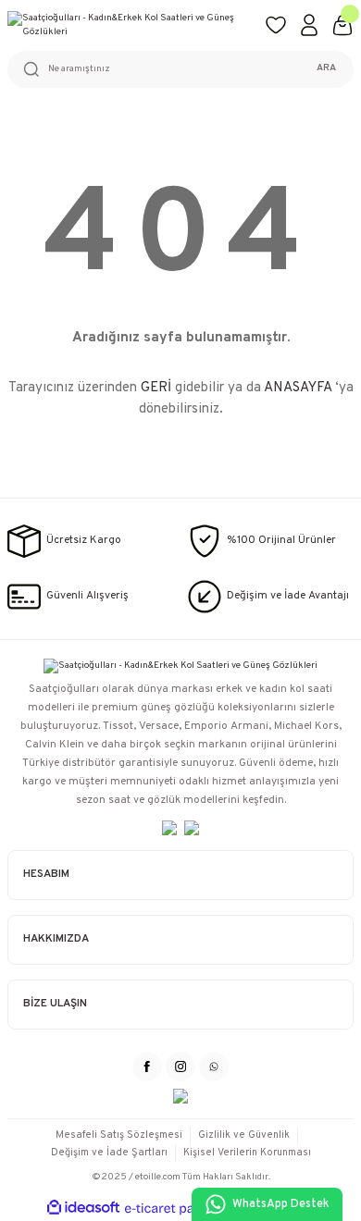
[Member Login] (309, 25)
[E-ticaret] (178, 1208)
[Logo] (128, 25)
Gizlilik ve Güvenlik (244, 1134)
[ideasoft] (83, 1208)
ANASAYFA (297, 388)
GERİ (156, 388)
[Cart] (342, 25)
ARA (326, 68)
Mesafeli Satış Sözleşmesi (119, 1134)
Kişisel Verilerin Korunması (247, 1152)
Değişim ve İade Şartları (109, 1152)
